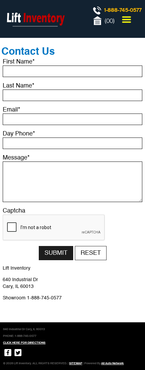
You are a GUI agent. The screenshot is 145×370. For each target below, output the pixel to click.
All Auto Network (112, 363)
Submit (56, 253)
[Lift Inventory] (35, 33)
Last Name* (18, 86)
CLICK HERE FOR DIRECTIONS (24, 342)
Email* (11, 110)
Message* (16, 158)
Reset (91, 253)
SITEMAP (75, 363)
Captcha (14, 211)
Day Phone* (19, 134)
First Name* (19, 62)
